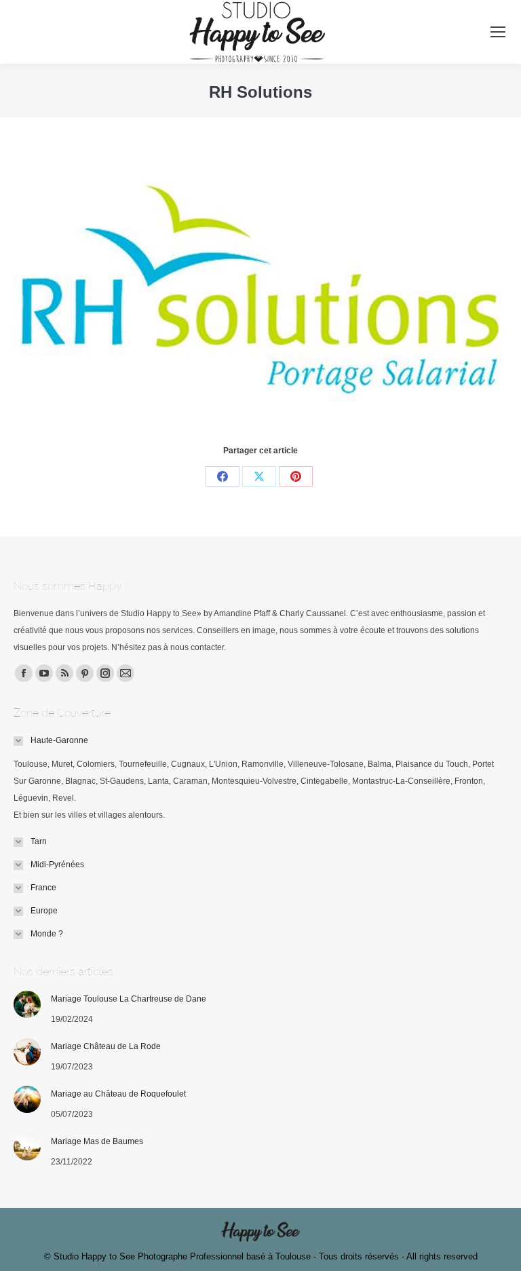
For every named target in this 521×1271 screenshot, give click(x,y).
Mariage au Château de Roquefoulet (118, 1094)
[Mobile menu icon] (497, 31)
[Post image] (27, 1004)
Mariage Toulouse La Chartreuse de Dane (128, 999)
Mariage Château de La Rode (106, 1046)
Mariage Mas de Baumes (97, 1141)
